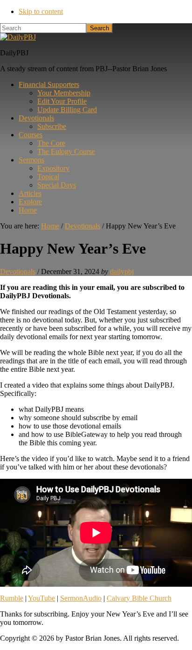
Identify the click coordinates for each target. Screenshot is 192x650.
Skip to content (41, 11)
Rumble (11, 598)
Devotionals (17, 271)
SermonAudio (81, 598)
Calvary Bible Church (139, 598)
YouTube (41, 598)
